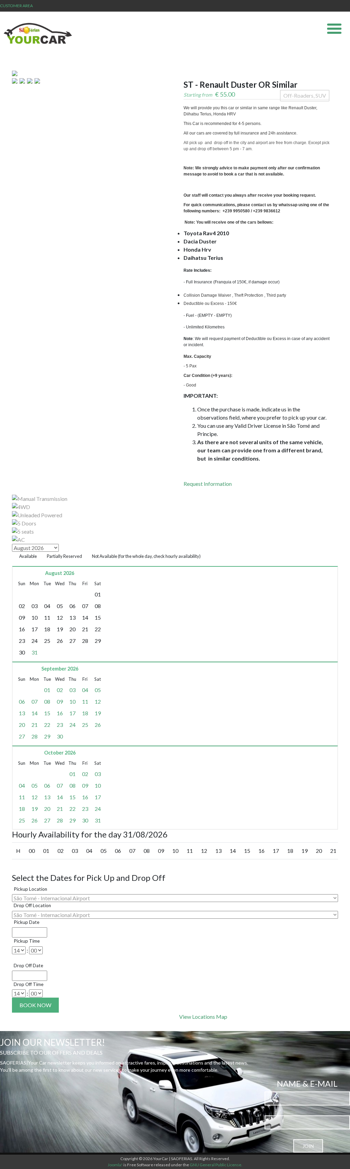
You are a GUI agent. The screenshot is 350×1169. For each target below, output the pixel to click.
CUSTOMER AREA (16, 5)
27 (22, 736)
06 (22, 701)
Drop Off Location (32, 905)
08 (47, 701)
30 (60, 736)
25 (85, 724)
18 (85, 713)
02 (60, 690)
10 (72, 701)
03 (72, 690)
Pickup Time (27, 941)
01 (47, 690)
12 (98, 701)
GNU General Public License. (216, 1164)
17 (72, 713)
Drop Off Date (28, 965)
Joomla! (115, 1164)
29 (47, 736)
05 (98, 690)
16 (60, 713)
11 (85, 701)
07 (34, 701)
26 (98, 724)
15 (47, 713)
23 (60, 724)
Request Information (208, 483)
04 (85, 690)
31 (34, 652)
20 (22, 724)
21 (34, 724)
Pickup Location (30, 889)
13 (22, 713)
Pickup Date (26, 922)
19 (98, 713)
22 (47, 724)
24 (72, 724)
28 (34, 736)
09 (60, 701)
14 (34, 713)
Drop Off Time (28, 984)
